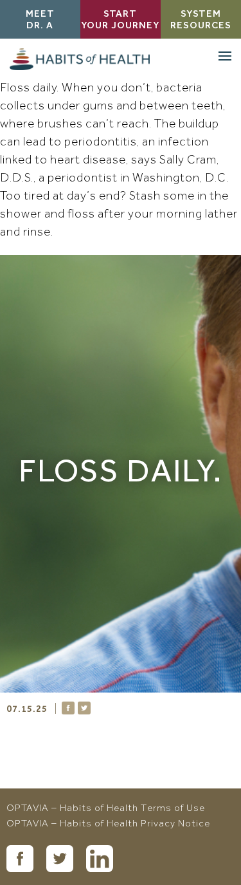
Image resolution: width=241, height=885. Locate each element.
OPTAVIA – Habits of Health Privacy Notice (108, 824)
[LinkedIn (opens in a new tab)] (99, 858)
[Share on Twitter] (84, 708)
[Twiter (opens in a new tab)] (59, 858)
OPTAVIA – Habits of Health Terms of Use (105, 809)
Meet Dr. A (40, 20)
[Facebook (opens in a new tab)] (19, 858)
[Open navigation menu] (225, 56)
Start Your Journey (120, 20)
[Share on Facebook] (68, 708)
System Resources (200, 20)
